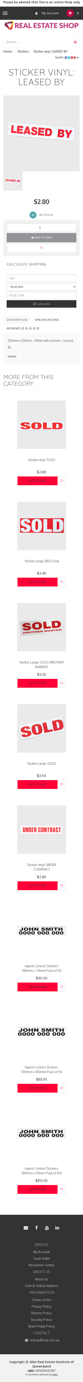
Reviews (14, 328)
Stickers (23, 51)
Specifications (47, 320)
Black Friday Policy (41, 1326)
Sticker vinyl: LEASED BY (50, 51)
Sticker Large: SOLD (41, 763)
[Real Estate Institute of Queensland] (41, 25)
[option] (41, 133)
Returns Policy (41, 1313)
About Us (41, 1279)
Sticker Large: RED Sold (41, 561)
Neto (55, 1374)
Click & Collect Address (41, 1286)
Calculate (43, 304)
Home (7, 51)
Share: (60, 57)
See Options (37, 987)
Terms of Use (41, 1300)
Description (17, 320)
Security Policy (41, 1319)
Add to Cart (43, 237)
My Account (50, 13)
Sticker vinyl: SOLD (41, 460)
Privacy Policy (41, 1306)
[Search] (75, 42)
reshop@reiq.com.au (44, 1340)
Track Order (41, 1258)
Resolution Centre (41, 1265)
